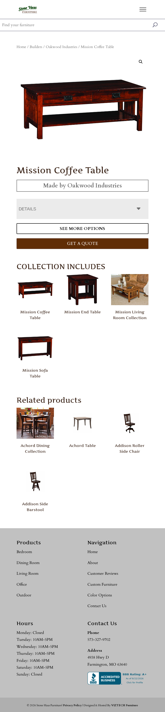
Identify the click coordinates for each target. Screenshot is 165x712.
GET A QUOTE (82, 243)
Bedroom (24, 552)
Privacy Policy (72, 705)
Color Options (99, 595)
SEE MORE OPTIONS (82, 228)
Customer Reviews (102, 573)
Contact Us (96, 606)
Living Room (27, 573)
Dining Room (28, 563)
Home (21, 47)
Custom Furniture (102, 584)
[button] (141, 62)
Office (22, 584)
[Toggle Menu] (142, 9)
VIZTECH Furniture (124, 705)
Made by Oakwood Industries (82, 186)
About (92, 563)
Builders (36, 47)
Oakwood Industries (61, 47)
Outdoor (24, 595)
